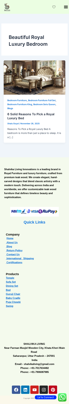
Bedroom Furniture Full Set (42, 100)
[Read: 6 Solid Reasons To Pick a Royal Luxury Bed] (34, 77)
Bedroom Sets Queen (44, 104)
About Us (12, 242)
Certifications (14, 262)
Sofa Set (11, 282)
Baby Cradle (13, 298)
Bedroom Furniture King (19, 104)
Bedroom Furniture (17, 100)
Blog (9, 246)
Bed (8, 290)
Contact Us (13, 254)
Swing (9, 306)
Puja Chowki (13, 302)
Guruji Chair (13, 294)
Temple (10, 278)
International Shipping (20, 258)
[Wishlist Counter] (53, 6)
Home (10, 238)
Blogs (10, 108)
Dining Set (12, 286)
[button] (66, 7)
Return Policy (14, 250)
